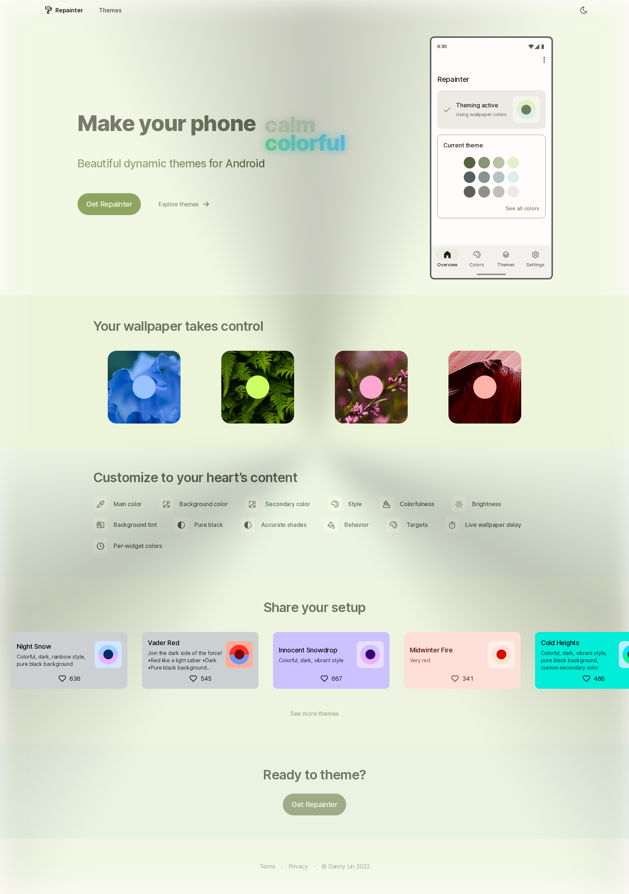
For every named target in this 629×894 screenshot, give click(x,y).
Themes (110, 10)
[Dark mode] (584, 10)
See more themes (314, 713)
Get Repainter (109, 204)
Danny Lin (341, 866)
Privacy (298, 866)
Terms (268, 866)
